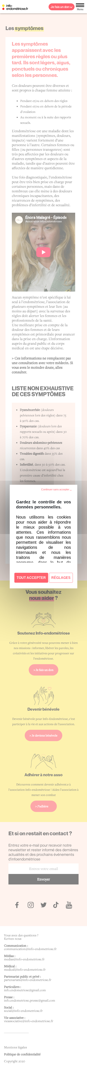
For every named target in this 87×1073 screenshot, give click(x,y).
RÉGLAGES (61, 577)
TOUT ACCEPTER (31, 577)
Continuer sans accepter (55, 489)
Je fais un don (60, 7)
